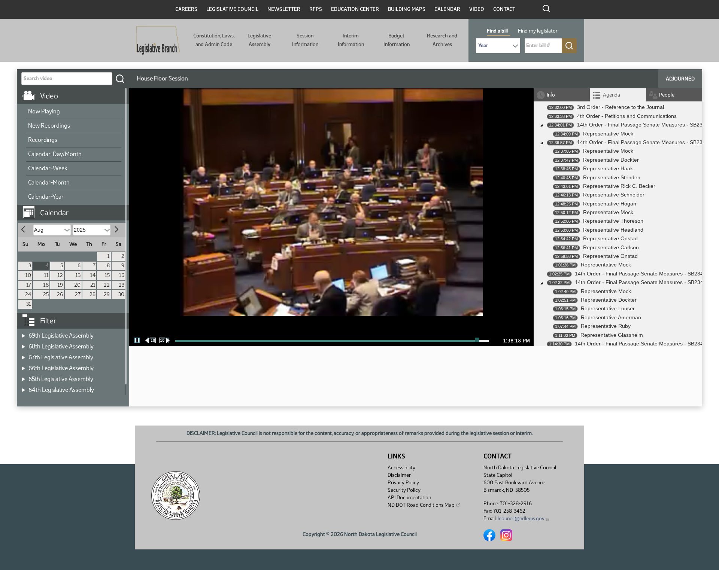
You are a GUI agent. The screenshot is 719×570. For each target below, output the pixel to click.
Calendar (447, 9)
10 (28, 275)
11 (46, 275)
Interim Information (351, 40)
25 (46, 294)
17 (29, 285)
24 (28, 294)
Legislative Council (232, 9)
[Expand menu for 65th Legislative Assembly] (23, 377)
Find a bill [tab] (497, 31)
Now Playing (44, 111)
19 (60, 285)
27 (78, 294)
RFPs (315, 9)
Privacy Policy (403, 482)
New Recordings (49, 125)
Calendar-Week (47, 168)
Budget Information (396, 40)
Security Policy (404, 490)
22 (107, 285)
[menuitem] (73, 112)
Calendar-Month (49, 182)
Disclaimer (399, 475)
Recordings (42, 139)
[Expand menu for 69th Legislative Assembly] (23, 333)
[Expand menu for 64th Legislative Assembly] (23, 387)
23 (121, 285)
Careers (186, 9)
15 (107, 275)
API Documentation (409, 497)
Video (476, 9)
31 (28, 304)
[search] (119, 78)
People (666, 95)
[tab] (618, 94)
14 (92, 275)
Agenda (611, 95)
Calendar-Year (46, 196)
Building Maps (406, 9)
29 (107, 294)
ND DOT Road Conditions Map (421, 505)
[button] (75, 209)
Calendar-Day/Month (55, 154)
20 (77, 285)
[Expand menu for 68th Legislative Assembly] (23, 344)
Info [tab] (551, 95)
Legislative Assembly (259, 40)
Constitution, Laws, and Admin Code (213, 40)
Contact (504, 9)
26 (60, 294)
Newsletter (283, 9)
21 (92, 285)
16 (121, 275)
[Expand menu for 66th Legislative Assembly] (23, 366)
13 (78, 275)
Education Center (355, 9)
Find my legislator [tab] (538, 31)
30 (121, 294)
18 (46, 285)
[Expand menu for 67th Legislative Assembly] (23, 355)
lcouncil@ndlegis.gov (521, 518)
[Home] (158, 40)
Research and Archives (442, 40)
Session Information (305, 40)
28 (92, 294)
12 (60, 275)
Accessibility (401, 467)
